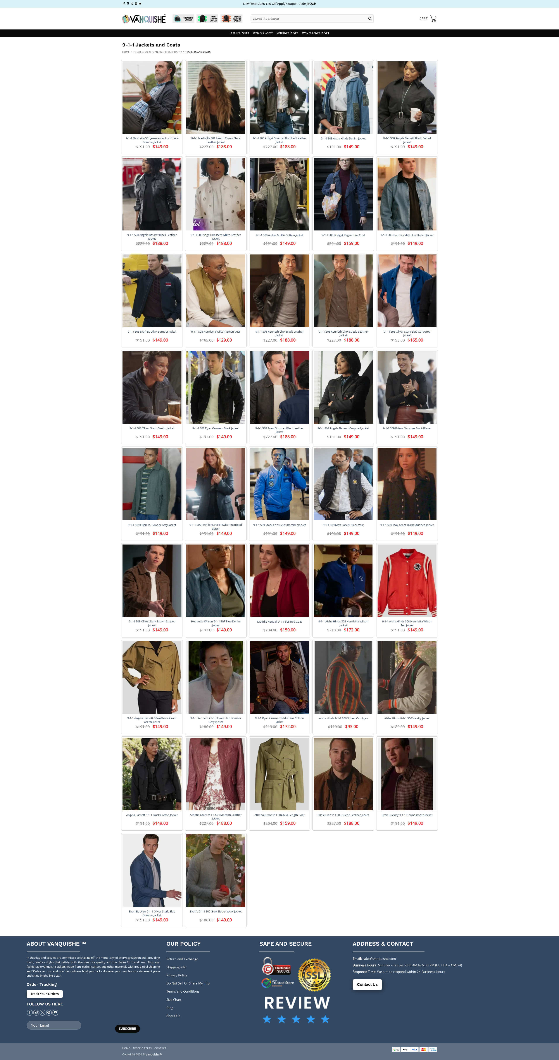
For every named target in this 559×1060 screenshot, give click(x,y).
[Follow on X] (132, 3)
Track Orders (142, 1048)
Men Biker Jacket (287, 33)
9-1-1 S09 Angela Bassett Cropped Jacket (343, 428)
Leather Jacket (239, 33)
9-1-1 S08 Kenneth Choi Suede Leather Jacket (343, 333)
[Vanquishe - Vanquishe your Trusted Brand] (144, 18)
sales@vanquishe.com (379, 958)
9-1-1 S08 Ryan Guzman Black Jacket (216, 428)
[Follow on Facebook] (124, 3)
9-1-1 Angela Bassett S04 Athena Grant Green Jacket (152, 720)
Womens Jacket (263, 33)
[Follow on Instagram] (128, 3)
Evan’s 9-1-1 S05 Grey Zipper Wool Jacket (216, 911)
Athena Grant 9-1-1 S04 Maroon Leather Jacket (216, 816)
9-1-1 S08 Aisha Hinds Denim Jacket (343, 138)
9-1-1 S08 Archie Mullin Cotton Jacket (279, 235)
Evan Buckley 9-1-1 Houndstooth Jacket (407, 815)
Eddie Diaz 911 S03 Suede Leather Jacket (343, 815)
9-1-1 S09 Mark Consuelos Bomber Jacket (279, 525)
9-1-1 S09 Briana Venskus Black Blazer (407, 428)
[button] (428, 18)
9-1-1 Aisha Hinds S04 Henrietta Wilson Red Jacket (407, 623)
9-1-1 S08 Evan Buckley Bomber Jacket (152, 331)
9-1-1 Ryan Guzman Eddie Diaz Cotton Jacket (279, 720)
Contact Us (367, 984)
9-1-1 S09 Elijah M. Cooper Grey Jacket (152, 525)
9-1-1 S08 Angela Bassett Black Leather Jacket (152, 237)
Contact (160, 1048)
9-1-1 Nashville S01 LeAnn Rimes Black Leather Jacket (215, 140)
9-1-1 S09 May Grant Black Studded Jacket (407, 525)
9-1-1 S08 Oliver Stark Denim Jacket (152, 428)
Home (125, 51)
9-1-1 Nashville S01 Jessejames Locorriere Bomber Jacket (152, 140)
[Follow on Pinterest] (136, 3)
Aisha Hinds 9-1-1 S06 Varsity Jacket (407, 718)
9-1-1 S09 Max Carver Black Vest (343, 525)
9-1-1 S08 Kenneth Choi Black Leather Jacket (279, 333)
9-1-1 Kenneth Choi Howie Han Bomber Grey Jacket (215, 720)
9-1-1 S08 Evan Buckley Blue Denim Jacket (407, 235)
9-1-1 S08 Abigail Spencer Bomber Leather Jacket (279, 140)
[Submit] (370, 18)
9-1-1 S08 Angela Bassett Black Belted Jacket (407, 140)
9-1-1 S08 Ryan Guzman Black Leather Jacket (279, 430)
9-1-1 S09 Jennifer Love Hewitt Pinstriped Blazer (216, 526)
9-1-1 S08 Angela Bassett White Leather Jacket (216, 237)
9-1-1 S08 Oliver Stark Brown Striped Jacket (152, 623)
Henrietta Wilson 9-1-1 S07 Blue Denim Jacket (216, 623)
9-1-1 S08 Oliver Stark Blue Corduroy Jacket (407, 333)
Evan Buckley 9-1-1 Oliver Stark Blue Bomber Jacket (152, 913)
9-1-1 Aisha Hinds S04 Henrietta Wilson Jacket (343, 623)
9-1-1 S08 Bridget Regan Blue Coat (343, 235)
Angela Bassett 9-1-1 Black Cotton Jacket (152, 815)
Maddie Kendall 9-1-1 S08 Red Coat (279, 622)
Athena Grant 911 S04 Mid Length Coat (279, 815)
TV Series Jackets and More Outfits (155, 51)
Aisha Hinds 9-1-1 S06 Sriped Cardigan (343, 718)
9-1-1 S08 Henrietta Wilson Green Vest (215, 331)
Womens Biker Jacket (315, 33)
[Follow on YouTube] (140, 3)
